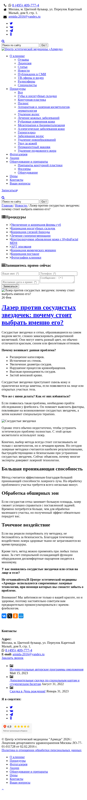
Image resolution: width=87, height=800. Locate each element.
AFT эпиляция (21, 246)
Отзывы (23, 59)
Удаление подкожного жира (37, 150)
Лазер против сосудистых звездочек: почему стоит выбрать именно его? (39, 315)
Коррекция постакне (25, 254)
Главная (7, 205)
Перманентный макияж (34, 147)
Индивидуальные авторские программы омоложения (46, 669)
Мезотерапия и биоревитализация (41, 125)
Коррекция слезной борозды (30, 232)
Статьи (23, 67)
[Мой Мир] (21, 615)
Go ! (44, 45)
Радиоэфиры (26, 81)
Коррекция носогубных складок (33, 228)
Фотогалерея (18, 154)
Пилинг (23, 103)
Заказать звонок (12, 658)
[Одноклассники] (15, 615)
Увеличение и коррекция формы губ (36, 224)
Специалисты (27, 85)
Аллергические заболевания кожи (41, 129)
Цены (14, 176)
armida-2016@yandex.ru (24, 16)
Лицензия (24, 63)
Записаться (9, 190)
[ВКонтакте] (4, 615)
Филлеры (24, 169)
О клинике (17, 56)
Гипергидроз (26, 132)
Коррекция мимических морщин (33, 250)
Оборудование (28, 172)
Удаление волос (28, 114)
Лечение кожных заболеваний (38, 118)
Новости (24, 70)
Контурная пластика (32, 99)
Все (20, 92)
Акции (14, 158)
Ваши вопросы (20, 183)
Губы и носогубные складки (37, 96)
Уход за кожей (27, 143)
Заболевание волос (31, 136)
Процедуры (18, 88)
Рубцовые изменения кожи (36, 121)
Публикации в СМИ (32, 74)
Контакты (16, 179)
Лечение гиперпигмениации (31, 235)
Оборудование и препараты (29, 161)
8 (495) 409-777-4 (25, 5)
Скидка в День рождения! (28, 691)
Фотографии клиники (26, 257)
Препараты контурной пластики (40, 165)
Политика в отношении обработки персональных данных (42, 750)
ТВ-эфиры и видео (31, 78)
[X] (9, 615)
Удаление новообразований (37, 139)
